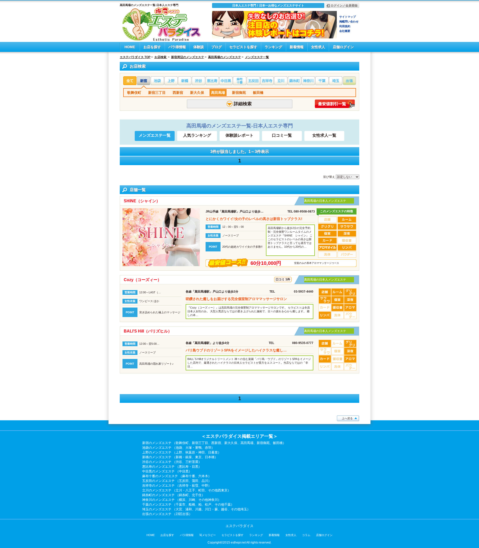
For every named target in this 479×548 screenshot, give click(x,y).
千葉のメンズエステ (156, 504)
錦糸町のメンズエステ (158, 495)
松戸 (208, 504)
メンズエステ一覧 (155, 135)
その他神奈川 (208, 500)
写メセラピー (207, 535)
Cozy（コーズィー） (142, 280)
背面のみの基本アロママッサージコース (316, 263)
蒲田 (195, 481)
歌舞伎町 (134, 93)
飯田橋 (258, 93)
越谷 (224, 509)
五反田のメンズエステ (158, 481)
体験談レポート (239, 135)
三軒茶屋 (191, 462)
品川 (205, 481)
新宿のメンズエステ (156, 443)
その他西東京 (218, 490)
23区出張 (182, 514)
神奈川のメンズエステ (158, 500)
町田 (201, 490)
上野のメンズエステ (156, 452)
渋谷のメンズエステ (156, 462)
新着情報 (297, 47)
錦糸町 (184, 495)
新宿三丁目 (157, 93)
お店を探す (152, 47)
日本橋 (210, 457)
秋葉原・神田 (195, 452)
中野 (205, 485)
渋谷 (179, 462)
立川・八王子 (185, 490)
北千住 (197, 495)
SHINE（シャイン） (142, 201)
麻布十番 (188, 476)
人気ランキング (197, 135)
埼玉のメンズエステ (156, 509)
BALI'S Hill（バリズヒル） (148, 331)
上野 (179, 452)
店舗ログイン (343, 47)
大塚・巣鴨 (193, 447)
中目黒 (184, 471)
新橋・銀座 (184, 457)
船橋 (192, 504)
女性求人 (318, 47)
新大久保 (197, 93)
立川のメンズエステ (156, 490)
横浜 (182, 500)
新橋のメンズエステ (156, 457)
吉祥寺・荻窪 (188, 485)
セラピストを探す (243, 47)
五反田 (184, 481)
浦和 (188, 509)
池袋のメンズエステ (156, 447)
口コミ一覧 (282, 135)
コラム (306, 535)
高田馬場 (218, 93)
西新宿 (178, 93)
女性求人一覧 (324, 135)
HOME (129, 47)
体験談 (198, 47)
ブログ (216, 47)
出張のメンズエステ (156, 514)
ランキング (273, 47)
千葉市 (180, 504)
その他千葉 (223, 504)
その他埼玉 (239, 509)
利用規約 (344, 26)
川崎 (192, 500)
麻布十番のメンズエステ (160, 476)
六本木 (203, 476)
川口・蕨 (211, 509)
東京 (198, 457)
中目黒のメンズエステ (158, 471)
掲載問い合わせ (349, 21)
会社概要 (344, 30)
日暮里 (213, 452)
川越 (198, 509)
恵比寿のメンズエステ (158, 466)
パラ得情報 (177, 47)
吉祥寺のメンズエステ (158, 485)
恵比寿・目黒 (188, 466)
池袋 (179, 447)
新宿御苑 (239, 93)
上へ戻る (347, 418)
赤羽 (208, 447)
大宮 (179, 509)
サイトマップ (347, 16)
